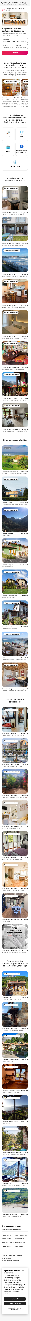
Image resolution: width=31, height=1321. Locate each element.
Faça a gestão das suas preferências (14, 1308)
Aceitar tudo (14, 1299)
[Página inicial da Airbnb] (3, 9)
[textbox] (8, 47)
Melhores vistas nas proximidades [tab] (11, 1229)
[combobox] (14, 41)
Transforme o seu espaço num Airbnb (15, 9)
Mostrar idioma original (20, 4)
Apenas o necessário (15, 1303)
